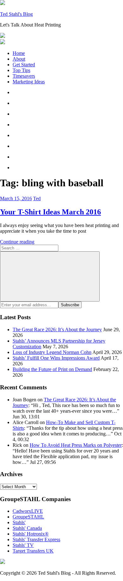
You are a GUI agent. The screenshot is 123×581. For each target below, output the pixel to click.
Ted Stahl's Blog (16, 14)
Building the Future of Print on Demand (52, 369)
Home (19, 53)
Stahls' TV (23, 545)
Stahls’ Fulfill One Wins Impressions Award (56, 358)
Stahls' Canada (27, 528)
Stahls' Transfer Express (36, 539)
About (19, 59)
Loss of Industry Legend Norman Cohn (52, 352)
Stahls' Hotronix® (31, 533)
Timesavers (24, 76)
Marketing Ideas (29, 81)
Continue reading (17, 241)
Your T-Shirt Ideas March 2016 (50, 212)
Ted (37, 198)
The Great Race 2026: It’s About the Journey (57, 329)
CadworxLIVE (28, 511)
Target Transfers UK (33, 551)
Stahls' (19, 522)
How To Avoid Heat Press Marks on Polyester (76, 445)
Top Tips (21, 70)
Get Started (24, 64)
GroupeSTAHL (28, 516)
